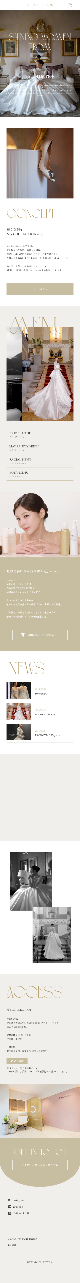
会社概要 (11, 1245)
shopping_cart (71, 5)
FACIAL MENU (20, 459)
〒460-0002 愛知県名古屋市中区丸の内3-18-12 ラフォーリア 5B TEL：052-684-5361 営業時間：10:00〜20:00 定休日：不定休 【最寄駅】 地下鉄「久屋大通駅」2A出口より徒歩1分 (32, 1035)
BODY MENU (18, 472)
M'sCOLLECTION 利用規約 (22, 1239)
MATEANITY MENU (24, 446)
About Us (40, 289)
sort (9, 5)
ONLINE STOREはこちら (44, 634)
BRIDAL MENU (20, 433)
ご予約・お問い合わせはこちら (40, 1165)
